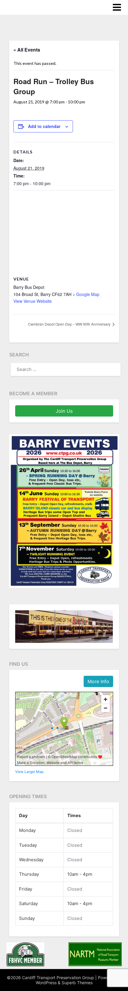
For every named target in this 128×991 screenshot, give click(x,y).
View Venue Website (32, 301)
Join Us (64, 411)
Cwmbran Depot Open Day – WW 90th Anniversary (69, 323)
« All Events (26, 49)
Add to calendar (44, 126)
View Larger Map (29, 771)
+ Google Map (86, 294)
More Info (98, 681)
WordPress (46, 982)
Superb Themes (77, 982)
